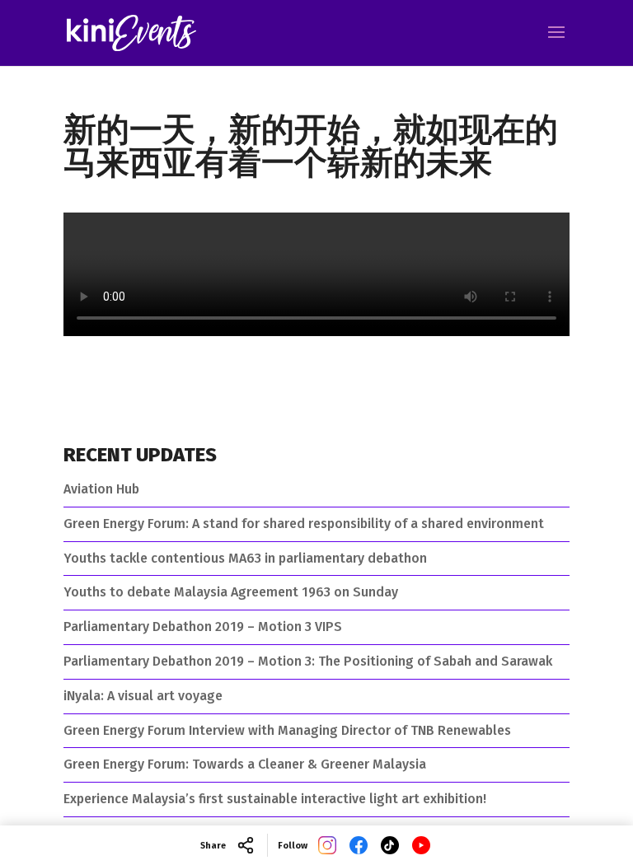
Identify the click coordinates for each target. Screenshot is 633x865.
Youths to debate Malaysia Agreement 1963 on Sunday (230, 592)
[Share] (245, 845)
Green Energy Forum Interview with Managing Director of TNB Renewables (287, 730)
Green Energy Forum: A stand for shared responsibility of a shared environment (303, 523)
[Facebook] (358, 845)
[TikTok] (389, 845)
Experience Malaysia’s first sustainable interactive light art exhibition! (274, 799)
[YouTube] (421, 845)
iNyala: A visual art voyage (143, 696)
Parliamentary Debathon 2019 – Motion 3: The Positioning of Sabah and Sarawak (307, 661)
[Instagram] (327, 845)
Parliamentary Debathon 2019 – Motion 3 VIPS (202, 626)
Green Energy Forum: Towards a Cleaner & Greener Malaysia (244, 764)
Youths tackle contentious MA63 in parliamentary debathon (245, 558)
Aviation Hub (101, 489)
